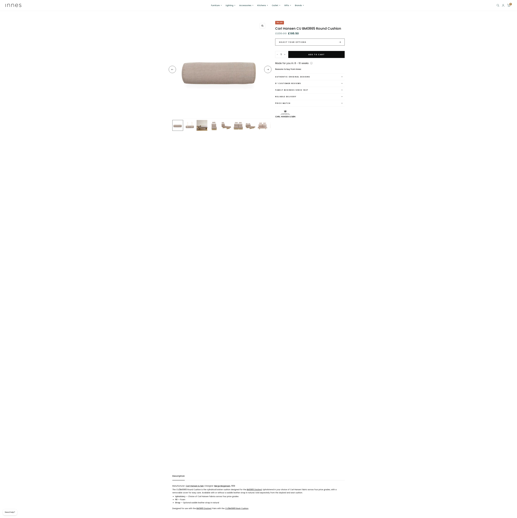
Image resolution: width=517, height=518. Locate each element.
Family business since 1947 (291, 90)
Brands (298, 5)
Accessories (245, 5)
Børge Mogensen (222, 486)
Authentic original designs (292, 77)
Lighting (229, 5)
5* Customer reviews (288, 83)
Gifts (286, 5)
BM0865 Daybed (254, 489)
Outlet (275, 5)
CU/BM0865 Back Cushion (236, 508)
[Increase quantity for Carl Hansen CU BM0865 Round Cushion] (285, 54)
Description (178, 476)
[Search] (498, 5)
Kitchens (261, 5)
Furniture (215, 5)
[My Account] (503, 5)
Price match (282, 103)
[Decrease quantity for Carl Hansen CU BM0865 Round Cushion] (277, 54)
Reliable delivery (285, 96)
